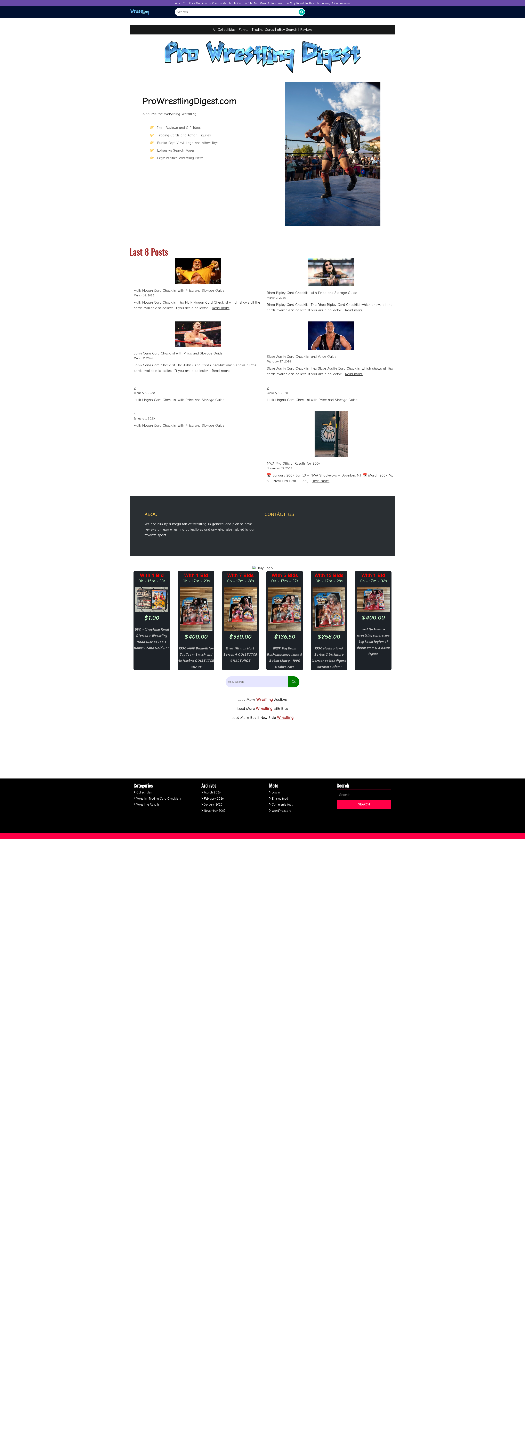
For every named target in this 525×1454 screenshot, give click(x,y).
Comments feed (282, 804)
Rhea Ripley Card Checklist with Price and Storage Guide (312, 293)
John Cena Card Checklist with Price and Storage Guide (178, 353)
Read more (220, 308)
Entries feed (280, 798)
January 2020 (213, 804)
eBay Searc (286, 29)
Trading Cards (263, 29)
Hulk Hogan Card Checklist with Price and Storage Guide (179, 290)
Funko (244, 29)
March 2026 (212, 792)
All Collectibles (224, 29)
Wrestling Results (148, 804)
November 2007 (214, 811)
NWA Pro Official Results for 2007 (294, 463)
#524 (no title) (164, 1431)
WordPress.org (281, 811)
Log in (276, 792)
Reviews (306, 29)
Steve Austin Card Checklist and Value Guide (301, 356)
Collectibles (144, 792)
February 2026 (214, 798)
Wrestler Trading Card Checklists (158, 798)
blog (157, 1442)
